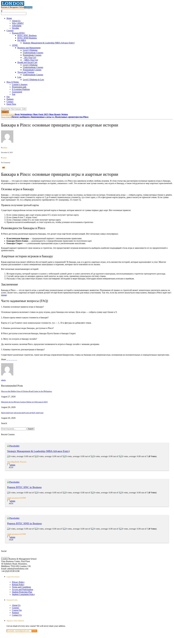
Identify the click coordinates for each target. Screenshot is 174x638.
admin (5, 147)
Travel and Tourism (25, 72)
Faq (13, 94)
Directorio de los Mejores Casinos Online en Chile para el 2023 (24, 402)
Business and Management (28, 48)
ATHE (15, 45)
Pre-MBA (21, 40)
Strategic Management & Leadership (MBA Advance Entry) (48, 43)
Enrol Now (11, 104)
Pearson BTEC (18, 33)
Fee (8, 97)
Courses (10, 30)
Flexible (15, 28)
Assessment (17, 92)
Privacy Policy (18, 582)
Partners (10, 99)
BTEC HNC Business (27, 35)
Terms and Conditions (21, 587)
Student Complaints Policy (23, 594)
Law (19, 77)
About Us (16, 21)
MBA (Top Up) (31, 60)
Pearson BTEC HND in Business (24, 523)
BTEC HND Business (27, 38)
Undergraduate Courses (33, 52)
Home (9, 18)
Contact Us (17, 615)
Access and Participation (22, 589)
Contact (10, 101)
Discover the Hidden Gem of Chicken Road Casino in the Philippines (26, 391)
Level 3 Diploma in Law (33, 79)
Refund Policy (18, 584)
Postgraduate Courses (32, 55)
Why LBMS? (18, 23)
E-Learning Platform (21, 89)
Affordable (16, 26)
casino (5, 157)
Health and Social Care (27, 62)
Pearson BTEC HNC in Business (24, 487)
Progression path (19, 87)
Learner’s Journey (19, 84)
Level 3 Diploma (30, 50)
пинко (4, 295)
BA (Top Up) (30, 57)
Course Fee (17, 610)
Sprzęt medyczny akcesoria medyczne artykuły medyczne (22, 413)
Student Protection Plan (22, 592)
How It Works (13, 82)
